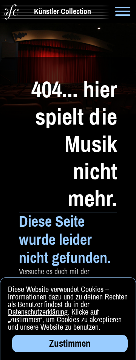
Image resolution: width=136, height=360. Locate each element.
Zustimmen (70, 343)
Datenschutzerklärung (38, 312)
